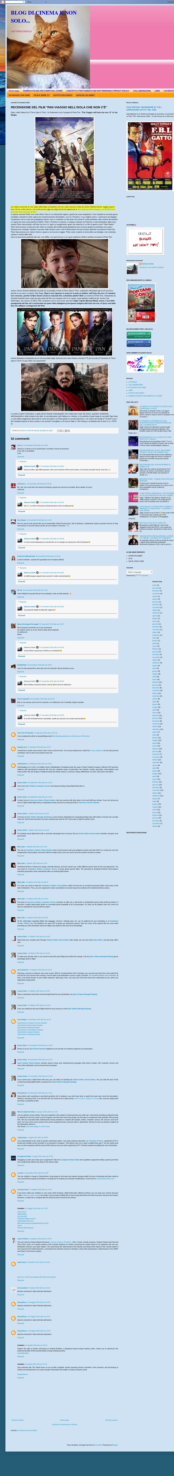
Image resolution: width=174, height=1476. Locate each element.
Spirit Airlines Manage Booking (38, 817)
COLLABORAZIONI (142, 91)
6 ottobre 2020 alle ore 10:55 (36, 847)
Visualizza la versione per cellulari (64, 1424)
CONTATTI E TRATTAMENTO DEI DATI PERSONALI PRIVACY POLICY (97, 91)
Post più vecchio (111, 1420)
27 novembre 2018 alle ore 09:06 (51, 539)
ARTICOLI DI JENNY (85, 95)
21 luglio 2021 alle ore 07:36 (42, 1156)
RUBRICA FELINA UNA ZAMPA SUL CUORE (42, 91)
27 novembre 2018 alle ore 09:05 (51, 715)
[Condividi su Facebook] (66, 430)
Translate (144, 576)
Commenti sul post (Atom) (27, 1430)
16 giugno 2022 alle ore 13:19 (40, 1239)
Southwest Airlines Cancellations (55, 886)
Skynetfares (22, 1302)
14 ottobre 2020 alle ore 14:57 (39, 991)
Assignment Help (24, 1156)
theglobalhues (22, 1374)
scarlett (20, 1173)
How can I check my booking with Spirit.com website (36, 1277)
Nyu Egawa (21, 520)
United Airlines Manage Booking (64, 1082)
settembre (156, 613)
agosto (154, 596)
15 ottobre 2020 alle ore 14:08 (39, 1005)
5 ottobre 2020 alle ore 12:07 (38, 814)
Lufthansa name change (31, 1195)
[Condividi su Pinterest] (68, 430)
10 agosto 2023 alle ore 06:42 (36, 1345)
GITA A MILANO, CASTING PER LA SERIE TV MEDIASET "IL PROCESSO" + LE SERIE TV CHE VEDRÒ (156, 509)
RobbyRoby (22, 665)
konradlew (98, 1445)
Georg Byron (22, 1093)
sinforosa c (21, 484)
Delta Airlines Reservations (90, 834)
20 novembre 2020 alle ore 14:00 (40, 1076)
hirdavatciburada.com (25, 1221)
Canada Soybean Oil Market (60, 1242)
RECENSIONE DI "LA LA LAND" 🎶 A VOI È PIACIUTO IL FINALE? (155, 438)
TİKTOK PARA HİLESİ (25, 1228)
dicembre (155, 591)
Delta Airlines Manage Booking (101, 957)
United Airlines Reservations (58, 940)
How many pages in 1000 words (38, 1126)
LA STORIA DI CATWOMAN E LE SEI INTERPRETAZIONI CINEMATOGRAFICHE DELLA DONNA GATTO (155, 423)
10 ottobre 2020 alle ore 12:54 (37, 899)
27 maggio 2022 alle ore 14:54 (40, 1190)
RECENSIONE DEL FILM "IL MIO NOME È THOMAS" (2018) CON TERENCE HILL (155, 451)
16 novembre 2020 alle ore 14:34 (40, 1045)
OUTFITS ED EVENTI (62, 95)
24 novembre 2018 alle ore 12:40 (39, 520)
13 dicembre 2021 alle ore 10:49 (36, 1173)
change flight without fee (105, 1179)
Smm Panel (21, 1212)
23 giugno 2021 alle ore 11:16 (46, 1112)
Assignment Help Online (69, 1160)
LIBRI (157, 91)
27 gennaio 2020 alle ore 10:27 (39, 747)
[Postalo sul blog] (61, 430)
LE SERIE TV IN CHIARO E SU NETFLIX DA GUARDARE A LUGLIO (156, 407)
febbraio (155, 649)
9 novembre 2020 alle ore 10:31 (39, 1020)
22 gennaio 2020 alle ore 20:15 (46, 733)
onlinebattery (22, 764)
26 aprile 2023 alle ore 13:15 (39, 1288)
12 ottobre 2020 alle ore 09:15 (37, 918)
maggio (155, 674)
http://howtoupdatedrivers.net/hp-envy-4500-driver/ (71, 736)
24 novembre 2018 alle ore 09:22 (39, 484)
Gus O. (20, 445)
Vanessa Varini (29, 466)
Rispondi (20, 457)
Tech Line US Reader (25, 733)
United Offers (98, 940)
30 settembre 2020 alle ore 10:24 (40, 783)
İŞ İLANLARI (22, 1216)
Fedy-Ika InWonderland (26, 556)
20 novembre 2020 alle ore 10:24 (40, 1060)
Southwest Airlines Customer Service (43, 869)
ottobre (155, 610)
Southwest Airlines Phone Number (39, 850)
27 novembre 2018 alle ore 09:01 (51, 502)
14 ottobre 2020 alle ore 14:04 (40, 970)
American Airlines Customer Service (41, 902)
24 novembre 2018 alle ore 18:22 (48, 556)
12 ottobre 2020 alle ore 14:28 (39, 937)
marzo (154, 621)
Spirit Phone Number (37, 1049)
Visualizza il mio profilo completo (151, 267)
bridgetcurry (22, 747)
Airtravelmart (22, 1288)
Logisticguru (22, 1137)
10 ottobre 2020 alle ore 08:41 (37, 882)
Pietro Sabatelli (23, 699)
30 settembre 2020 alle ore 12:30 (40, 797)
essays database (96, 751)
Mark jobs (21, 847)
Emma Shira (22, 783)
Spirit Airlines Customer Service (37, 786)
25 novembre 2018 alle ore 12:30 (35, 590)
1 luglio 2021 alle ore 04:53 (38, 1137)
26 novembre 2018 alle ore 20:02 (42, 699)
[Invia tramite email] (58, 430)
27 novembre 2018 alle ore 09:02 (51, 573)
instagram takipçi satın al (26, 1219)
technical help (22, 1190)
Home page (14, 91)
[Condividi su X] (63, 430)
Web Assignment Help (26, 1112)
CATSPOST (132, 382)
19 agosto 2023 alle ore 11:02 (36, 1364)
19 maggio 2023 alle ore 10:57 (39, 1317)
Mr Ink (19, 590)
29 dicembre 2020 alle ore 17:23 (40, 1093)
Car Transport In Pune (94, 1141)
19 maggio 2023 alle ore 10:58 (39, 1331)
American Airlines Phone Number (42, 800)
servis (19, 1226)
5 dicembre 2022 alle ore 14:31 (38, 1262)
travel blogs (22, 1020)
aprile (154, 585)
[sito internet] (138, 347)
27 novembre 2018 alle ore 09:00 (51, 466)
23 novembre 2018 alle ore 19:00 (35, 445)
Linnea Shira (22, 953)
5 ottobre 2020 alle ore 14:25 (38, 830)
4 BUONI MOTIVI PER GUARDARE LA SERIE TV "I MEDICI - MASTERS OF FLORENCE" (156, 537)
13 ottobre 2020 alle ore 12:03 (39, 953)
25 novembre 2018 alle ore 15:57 (51, 624)
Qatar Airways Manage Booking (85, 994)
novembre (156, 594)
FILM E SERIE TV (41, 95)
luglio (154, 638)
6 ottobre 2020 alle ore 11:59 (36, 863)
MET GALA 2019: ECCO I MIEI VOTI (153, 523)
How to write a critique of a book (87, 1098)
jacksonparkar (23, 970)
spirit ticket (21, 1262)
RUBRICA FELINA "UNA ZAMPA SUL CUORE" (145, 396)
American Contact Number (89, 803)
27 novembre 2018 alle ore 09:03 (51, 647)
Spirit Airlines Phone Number (29, 1063)
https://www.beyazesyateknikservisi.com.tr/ (33, 1223)
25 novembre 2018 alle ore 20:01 (39, 665)
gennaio (155, 588)
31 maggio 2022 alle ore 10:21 (36, 1208)
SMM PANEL (22, 1214)
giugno (155, 599)
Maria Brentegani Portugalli (27, 624)
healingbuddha (23, 1353)
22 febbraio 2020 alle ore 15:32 (40, 764)
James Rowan (22, 1239)
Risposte (23, 462)
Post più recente (18, 1420)
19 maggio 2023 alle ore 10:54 (39, 1302)
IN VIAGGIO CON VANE (19, 95)
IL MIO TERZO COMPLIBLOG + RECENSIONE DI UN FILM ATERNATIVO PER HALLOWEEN (157, 494)
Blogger (115, 1445)
